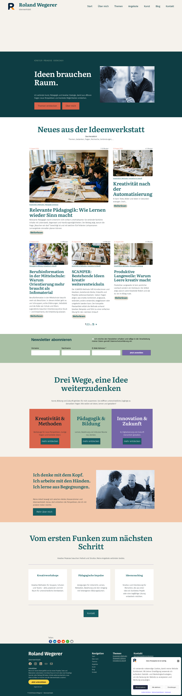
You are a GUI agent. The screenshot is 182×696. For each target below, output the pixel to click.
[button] (178, 661)
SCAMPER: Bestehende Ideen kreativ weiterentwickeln (88, 277)
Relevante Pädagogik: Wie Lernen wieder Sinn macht (67, 212)
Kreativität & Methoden (36, 205)
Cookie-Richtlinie (146, 692)
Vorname (35, 348)
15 (93, 324)
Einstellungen (172, 687)
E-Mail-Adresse (99, 348)
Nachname (66, 348)
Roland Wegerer (38, 4)
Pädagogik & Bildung (51, 205)
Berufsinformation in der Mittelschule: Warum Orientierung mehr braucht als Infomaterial (47, 281)
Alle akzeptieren (140, 687)
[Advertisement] (91, 32)
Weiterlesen (37, 233)
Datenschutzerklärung (158, 692)
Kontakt (91, 613)
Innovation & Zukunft (135, 178)
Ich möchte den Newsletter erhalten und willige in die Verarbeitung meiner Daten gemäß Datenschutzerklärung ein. (121, 340)
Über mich (71, 105)
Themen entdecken (47, 105)
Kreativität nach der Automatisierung (132, 188)
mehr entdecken (50, 441)
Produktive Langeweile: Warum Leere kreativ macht (132, 275)
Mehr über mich (44, 511)
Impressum (168, 692)
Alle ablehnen (156, 687)
